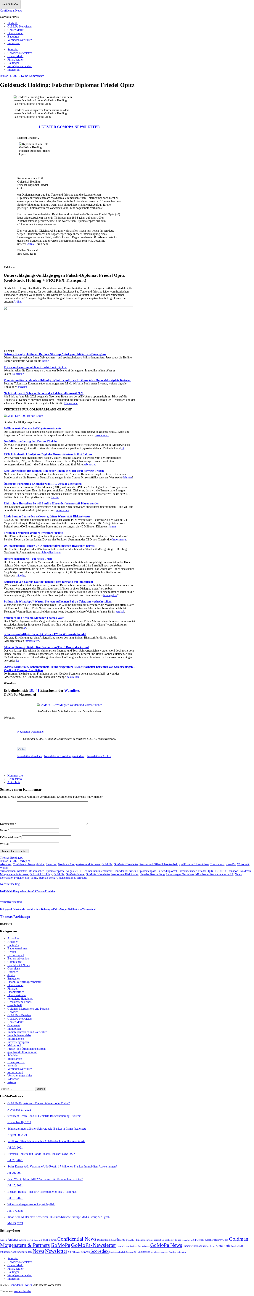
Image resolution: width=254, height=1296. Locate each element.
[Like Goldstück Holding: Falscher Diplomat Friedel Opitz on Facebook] (21, 749)
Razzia (76, 1251)
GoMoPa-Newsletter (19, 26)
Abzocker (5, 864)
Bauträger (13, 36)
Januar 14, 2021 (9, 75)
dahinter (127, 477)
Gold (225, 1239)
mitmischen (62, 510)
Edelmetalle (71, 403)
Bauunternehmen (17, 948)
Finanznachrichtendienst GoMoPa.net (155, 1240)
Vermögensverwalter (19, 39)
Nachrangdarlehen (21, 1251)
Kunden (234, 1246)
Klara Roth (223, 1246)
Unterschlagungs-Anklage (71, 877)
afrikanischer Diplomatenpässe (47, 871)
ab (24, 627)
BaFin (30, 1240)
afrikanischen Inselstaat (13, 871)
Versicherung (15, 1072)
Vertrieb (172, 1252)
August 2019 (73, 871)
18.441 (34, 690)
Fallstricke (18, 373)
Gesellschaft (14, 1005)
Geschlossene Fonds (19, 1001)
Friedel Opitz (205, 871)
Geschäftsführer (213, 1239)
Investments (102, 435)
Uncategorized (16, 1062)
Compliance (14, 961)
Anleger (13, 1239)
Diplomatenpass (146, 871)
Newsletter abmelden (29, 756)
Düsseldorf (130, 1240)
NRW (70, 1252)
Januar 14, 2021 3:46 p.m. (15, 861)
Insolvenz (210, 1246)
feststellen (73, 676)
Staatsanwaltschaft (117, 1252)
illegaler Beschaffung (152, 874)
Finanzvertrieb (15, 991)
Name (4, 830)
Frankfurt (186, 1240)
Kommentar (8, 823)
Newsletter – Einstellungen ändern (64, 756)
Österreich (181, 1252)
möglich (23, 386)
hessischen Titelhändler (124, 874)
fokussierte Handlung (20, 998)
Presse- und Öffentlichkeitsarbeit (158, 864)
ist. (18, 660)
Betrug (53, 1239)
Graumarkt (13, 1025)
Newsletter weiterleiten (30, 731)
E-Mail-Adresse (10, 837)
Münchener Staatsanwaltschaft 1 (214, 874)
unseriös (231, 864)
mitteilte (20, 575)
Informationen (15, 1038)
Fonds (178, 1240)
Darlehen (12, 971)
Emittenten (13, 978)
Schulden (12, 1055)
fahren (112, 526)
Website (4, 844)
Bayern (37, 1240)
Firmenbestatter (187, 871)
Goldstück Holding (41, 874)
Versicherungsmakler (19, 1075)
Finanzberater (15, 33)
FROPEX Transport (226, 871)
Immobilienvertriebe (19, 1035)
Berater (11, 951)
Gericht (200, 1239)
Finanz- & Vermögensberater (24, 981)
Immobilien (14, 1028)
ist (122, 448)
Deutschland (103, 1239)
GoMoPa (107, 864)
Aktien (3, 1240)
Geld (193, 1239)
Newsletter (6, 877)
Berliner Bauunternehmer (97, 871)
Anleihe (22, 1240)
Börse (45, 360)
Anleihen (12, 941)
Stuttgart (130, 1252)
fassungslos (110, 595)
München (5, 1251)
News (238, 874)
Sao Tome (31, 877)
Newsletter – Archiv (99, 756)
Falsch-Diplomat (167, 871)
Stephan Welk (46, 877)
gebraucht (89, 464)
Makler (241, 1246)
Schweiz (85, 1251)
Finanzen (51, 864)
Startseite (12, 23)
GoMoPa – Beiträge (19, 1015)
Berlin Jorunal (15, 955)
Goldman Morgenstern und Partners (79, 864)
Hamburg (188, 1246)
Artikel (31, 244)
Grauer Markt (15, 29)
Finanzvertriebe (16, 995)
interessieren (32, 640)
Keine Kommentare (32, 75)
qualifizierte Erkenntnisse (194, 864)
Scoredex (99, 1251)
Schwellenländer (51, 552)
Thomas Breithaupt (11, 857)
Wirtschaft (243, 864)
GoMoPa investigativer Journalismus (133, 1246)
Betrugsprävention (18, 958)
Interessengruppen (18, 1042)
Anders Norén (22, 1291)
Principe (19, 877)
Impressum (13, 43)
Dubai (113, 1240)
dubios (40, 864)
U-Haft (137, 1252)
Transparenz (217, 864)
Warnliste (71, 690)
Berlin (55, 497)
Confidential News (11, 10)
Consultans (13, 968)
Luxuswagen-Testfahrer (180, 874)
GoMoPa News (75, 874)
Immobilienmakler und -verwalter (27, 1032)
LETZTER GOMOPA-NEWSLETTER (69, 127)
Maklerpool (14, 1045)
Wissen (4, 867)
